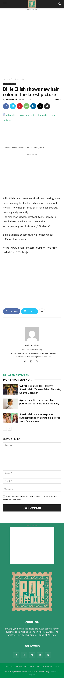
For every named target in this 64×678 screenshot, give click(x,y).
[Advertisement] (32, 43)
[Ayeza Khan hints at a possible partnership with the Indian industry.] (10, 404)
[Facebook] (6, 106)
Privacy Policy (22, 666)
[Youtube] (48, 655)
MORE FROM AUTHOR (17, 379)
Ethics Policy (35, 666)
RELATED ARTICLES (16, 375)
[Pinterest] (20, 106)
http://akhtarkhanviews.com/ (32, 350)
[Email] (40, 106)
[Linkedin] (33, 106)
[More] (42, 311)
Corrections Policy (51, 666)
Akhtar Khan (11, 99)
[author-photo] (32, 341)
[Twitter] (13, 106)
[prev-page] (5, 429)
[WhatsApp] (26, 106)
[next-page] (9, 429)
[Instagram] (32, 361)
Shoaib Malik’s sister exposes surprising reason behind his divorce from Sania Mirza (39, 418)
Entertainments (17, 79)
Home (5, 79)
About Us (9, 666)
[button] (5, 4)
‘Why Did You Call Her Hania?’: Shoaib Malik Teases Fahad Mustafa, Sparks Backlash (40, 389)
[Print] (47, 106)
